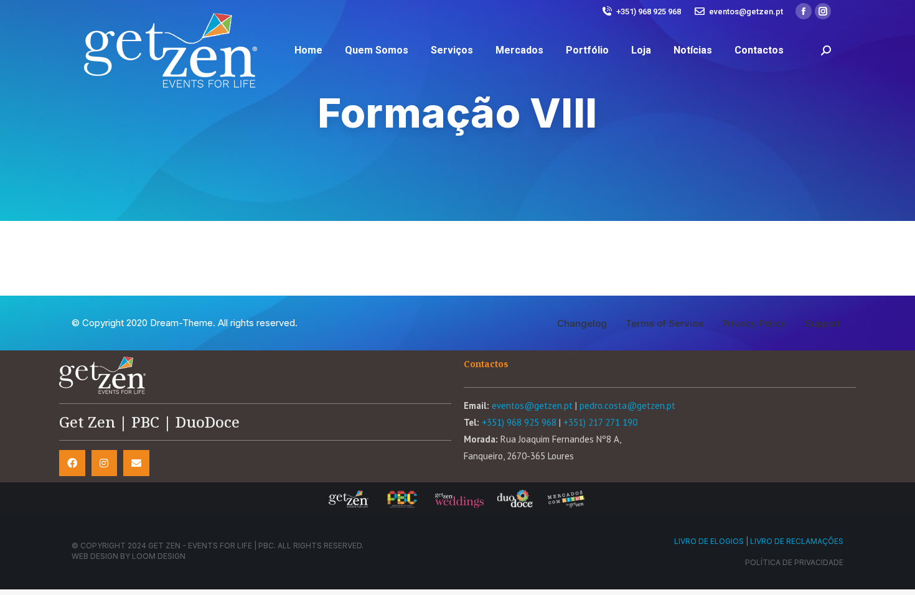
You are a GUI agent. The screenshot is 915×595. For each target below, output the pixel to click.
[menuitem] (308, 50)
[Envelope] (136, 463)
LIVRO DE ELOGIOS (709, 541)
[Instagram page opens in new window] (823, 11)
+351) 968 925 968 (648, 11)
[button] (582, 323)
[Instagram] (105, 463)
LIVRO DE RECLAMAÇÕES (796, 541)
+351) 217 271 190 (600, 422)
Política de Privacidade (794, 562)
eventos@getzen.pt (746, 11)
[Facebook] (72, 463)
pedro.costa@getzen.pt (627, 405)
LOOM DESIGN (158, 556)
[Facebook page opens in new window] (803, 11)
